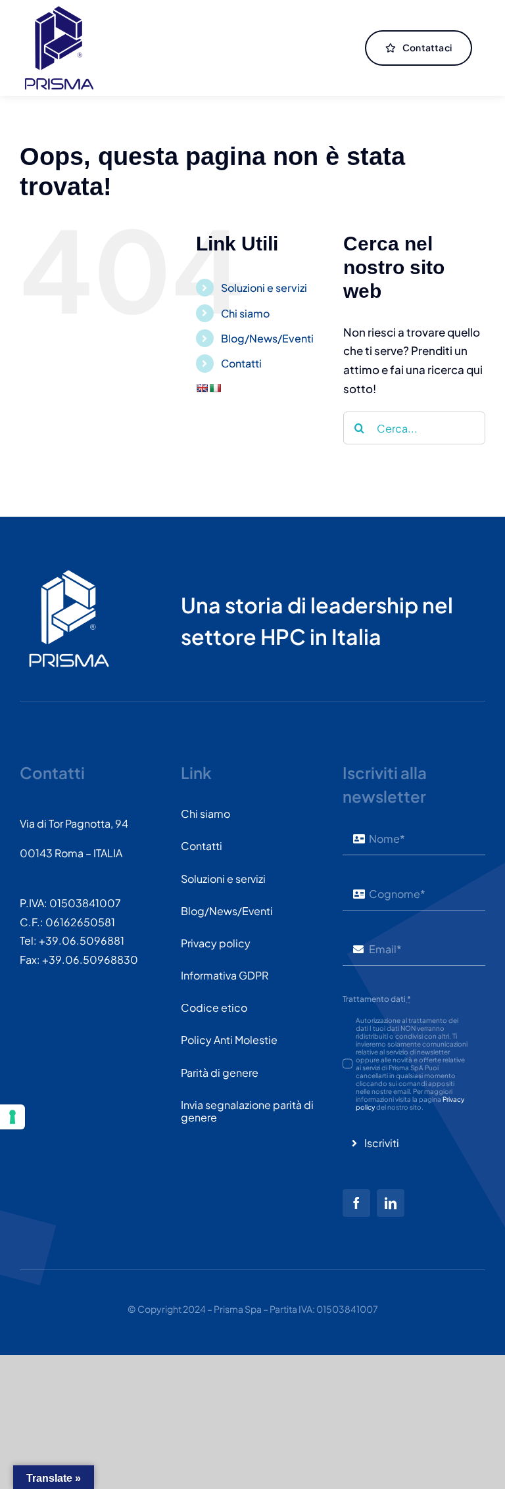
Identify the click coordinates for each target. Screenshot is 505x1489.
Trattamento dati (377, 999)
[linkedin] (390, 1203)
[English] (202, 388)
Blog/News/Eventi (267, 338)
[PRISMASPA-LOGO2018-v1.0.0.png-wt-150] (69, 574)
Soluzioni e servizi (264, 288)
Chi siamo (245, 313)
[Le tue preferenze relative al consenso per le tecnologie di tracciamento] (12, 1116)
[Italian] (215, 388)
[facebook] (356, 1203)
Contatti (241, 363)
